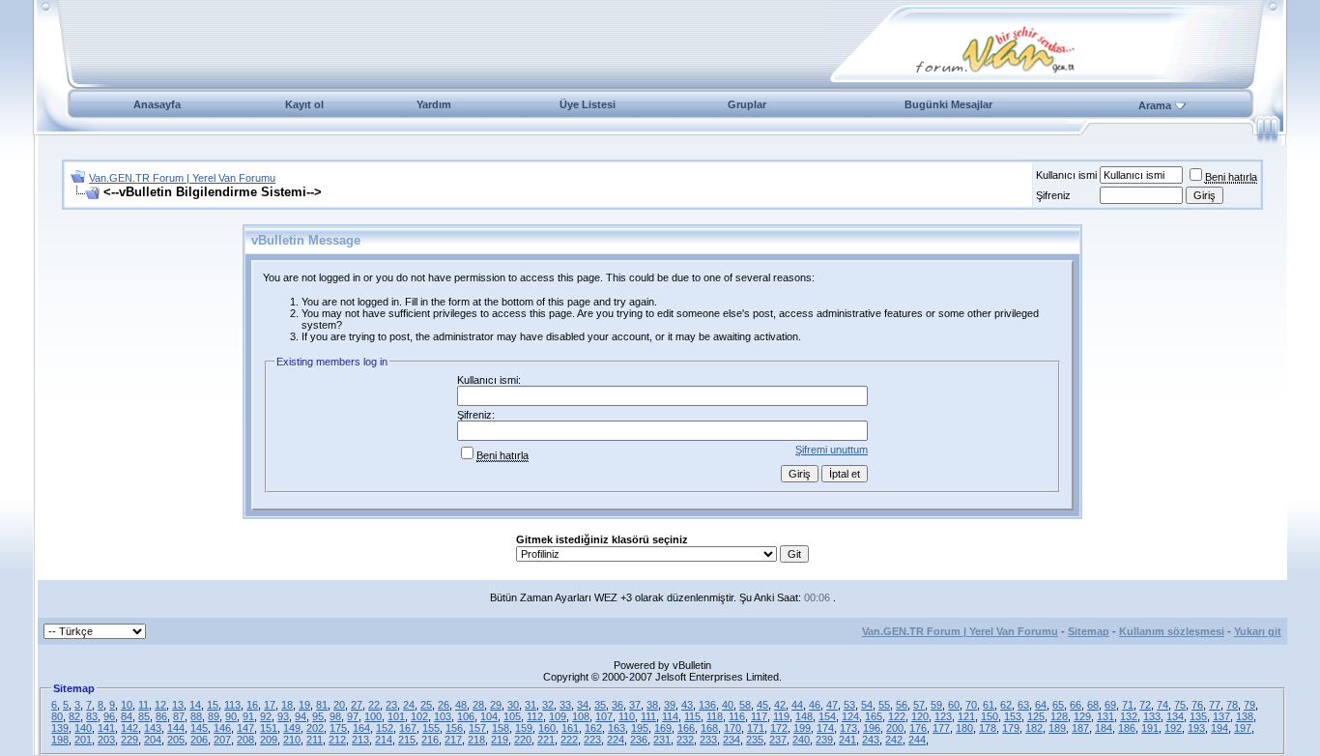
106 (465, 716)
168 (709, 728)
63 (1023, 705)
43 (687, 705)
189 (1057, 728)
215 (407, 739)
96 (109, 716)
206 (199, 739)
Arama (1154, 105)
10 (126, 705)
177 (941, 728)
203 (106, 739)
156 (454, 728)
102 (419, 716)
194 (1219, 728)
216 (430, 739)
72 (1145, 705)
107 (604, 716)
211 (314, 739)
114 (670, 716)
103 (442, 716)
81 (322, 705)
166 (686, 728)
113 (232, 705)
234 (731, 739)
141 (106, 728)
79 (1249, 705)
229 (129, 739)
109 (557, 716)
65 (1058, 705)
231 (662, 739)
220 (522, 739)
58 (745, 705)
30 (513, 705)
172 (779, 728)
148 (804, 716)
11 (143, 705)
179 (1010, 728)
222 (569, 739)
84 (126, 716)
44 (797, 705)
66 (1075, 705)
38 (652, 705)
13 (178, 705)
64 (1041, 705)
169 (663, 728)
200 (895, 728)
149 (292, 728)
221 (546, 739)
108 (580, 716)
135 (1198, 716)
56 (901, 705)
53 (849, 705)
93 (283, 716)
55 (884, 705)
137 (1221, 716)
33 (565, 705)
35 (600, 705)
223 (592, 739)
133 (1152, 716)
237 (778, 739)
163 (616, 728)
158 (500, 728)
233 (708, 739)
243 (870, 739)
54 (867, 705)
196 (871, 728)
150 (989, 716)
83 (92, 716)
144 (176, 728)
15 (212, 705)
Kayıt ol (304, 104)
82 (74, 716)
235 (754, 739)
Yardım (433, 104)
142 (129, 728)
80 (57, 716)
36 (617, 705)
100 (373, 716)
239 (824, 739)
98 (335, 716)
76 (1197, 705)
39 (669, 705)
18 (287, 705)
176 (918, 728)
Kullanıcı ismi (1066, 175)
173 (848, 728)
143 (152, 728)
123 (943, 716)
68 (1093, 705)
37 (635, 705)
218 (476, 739)
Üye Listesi (588, 104)
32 (548, 705)
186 (1126, 728)
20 (339, 705)
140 (83, 728)
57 (919, 705)
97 (353, 716)
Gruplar (747, 104)
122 (896, 716)
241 (847, 739)
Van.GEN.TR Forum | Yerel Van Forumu (182, 178)
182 (1034, 728)
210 (292, 739)
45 (762, 705)
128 (1059, 716)
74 (1162, 705)
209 (268, 739)
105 (512, 716)
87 (179, 716)
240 (801, 739)
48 (461, 705)
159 (523, 728)
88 (196, 716)
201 (83, 739)
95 (318, 716)
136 (707, 705)
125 (1036, 716)
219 (499, 739)
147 (245, 728)
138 (1244, 716)
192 (1173, 728)
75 (1180, 705)
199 (802, 728)
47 (832, 705)
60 (954, 705)
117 (759, 716)
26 (443, 705)
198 (60, 739)
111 (648, 716)
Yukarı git (1257, 631)
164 (361, 728)
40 (727, 705)
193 (1196, 728)
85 (144, 716)
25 (426, 705)
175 (338, 728)
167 (407, 728)
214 (383, 739)
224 (615, 739)
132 (1128, 716)
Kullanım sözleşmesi (1171, 631)
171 (755, 728)
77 (1214, 705)
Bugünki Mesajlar (948, 104)
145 (199, 728)
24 (409, 705)
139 (60, 728)
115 (692, 716)
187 (1080, 728)
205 (176, 739)
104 (489, 716)
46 (814, 705)
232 (685, 739)
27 (356, 705)
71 (1127, 705)
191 (1150, 728)
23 (391, 705)
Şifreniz (1053, 195)
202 (315, 728)
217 (453, 739)
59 (936, 705)
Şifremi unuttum (831, 449)
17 (269, 705)
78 (1232, 705)
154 (827, 716)
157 (477, 728)
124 (850, 716)
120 (920, 716)
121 (966, 716)
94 (300, 716)
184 (1103, 728)
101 (396, 716)
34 (582, 705)
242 (894, 739)
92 (266, 716)
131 (1105, 716)
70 (971, 705)
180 (964, 728)
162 (593, 728)
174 (825, 728)
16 (252, 705)
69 (1110, 705)
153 (1012, 716)
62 (1006, 705)
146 (222, 728)
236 (638, 739)
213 (360, 739)
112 (535, 716)
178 (987, 728)
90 (231, 716)
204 (152, 739)
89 (213, 716)
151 (268, 728)
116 (737, 716)
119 (781, 716)
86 (161, 716)
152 (384, 728)
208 (245, 739)
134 (1175, 716)
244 (917, 739)
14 (195, 705)
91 (248, 716)
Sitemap (1088, 631)
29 (496, 705)
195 (639, 728)
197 (1242, 728)
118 (714, 716)
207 (222, 739)
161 (570, 728)
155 (431, 728)
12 (160, 705)
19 (304, 705)
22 (374, 705)
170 (732, 728)
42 (780, 705)
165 (873, 716)
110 (626, 716)
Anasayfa (157, 104)
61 (988, 705)
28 (478, 705)
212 (337, 739)
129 (1082, 716)
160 (547, 728)
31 (530, 705)
